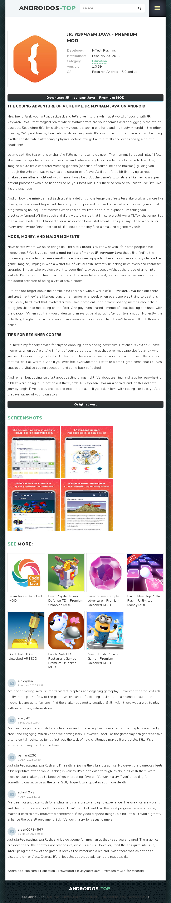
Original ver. (85, 404)
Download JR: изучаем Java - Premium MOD (85, 97)
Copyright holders (113, 897)
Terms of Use (137, 897)
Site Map (53, 897)
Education (99, 61)
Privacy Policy (72, 897)
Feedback (91, 897)
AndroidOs (47, 8)
